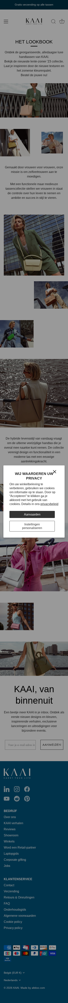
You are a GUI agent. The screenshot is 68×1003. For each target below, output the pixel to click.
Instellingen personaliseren (32, 526)
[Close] (54, 471)
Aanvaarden (32, 514)
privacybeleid (49, 504)
